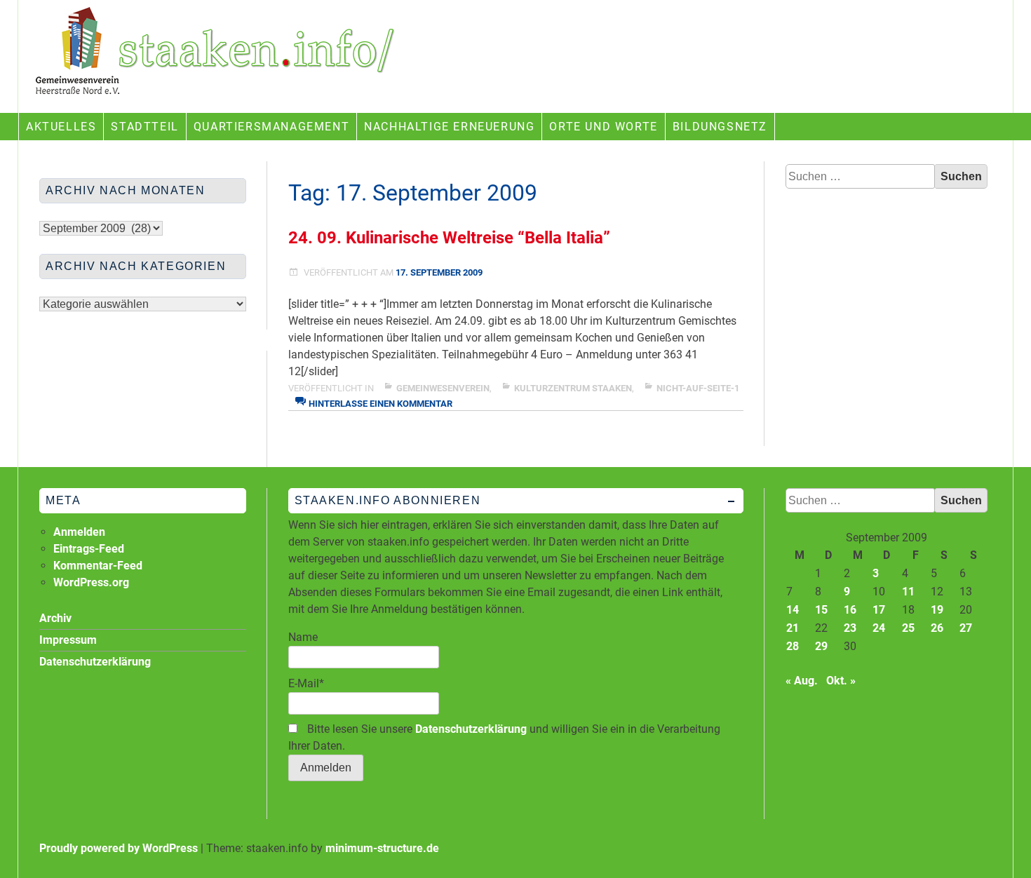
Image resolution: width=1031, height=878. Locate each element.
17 (878, 609)
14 (792, 609)
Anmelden (79, 532)
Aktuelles (61, 126)
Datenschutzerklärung (471, 729)
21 (792, 628)
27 (965, 628)
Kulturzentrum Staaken (573, 388)
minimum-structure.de (382, 848)
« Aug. (802, 680)
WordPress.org (91, 582)
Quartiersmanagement (271, 126)
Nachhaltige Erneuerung (449, 126)
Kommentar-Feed (97, 565)
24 (878, 628)
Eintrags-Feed (88, 548)
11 (908, 591)
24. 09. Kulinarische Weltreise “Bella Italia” (449, 238)
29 (821, 646)
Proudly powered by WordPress (118, 848)
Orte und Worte (603, 126)
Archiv (55, 618)
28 (792, 646)
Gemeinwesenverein (443, 388)
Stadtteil (144, 126)
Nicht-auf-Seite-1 (697, 388)
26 (937, 628)
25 (908, 628)
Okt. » (841, 680)
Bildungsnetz (720, 126)
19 (937, 609)
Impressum (68, 640)
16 (850, 609)
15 (821, 609)
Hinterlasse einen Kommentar (380, 403)
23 (850, 628)
